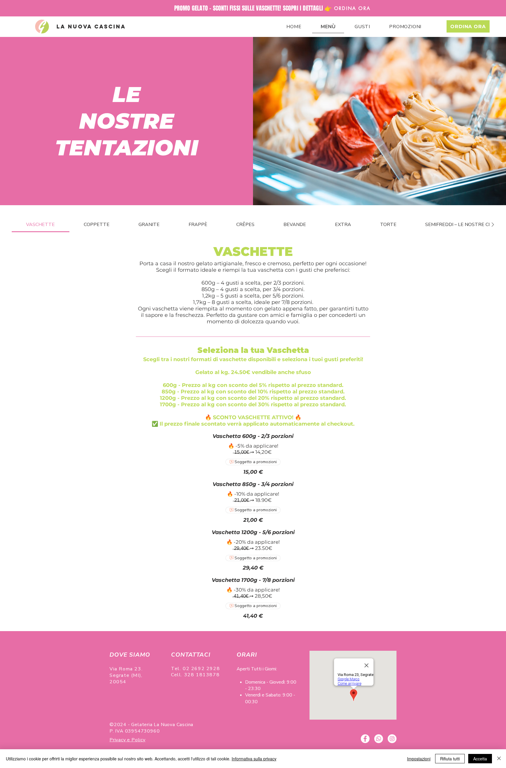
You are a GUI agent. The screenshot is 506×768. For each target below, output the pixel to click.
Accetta (480, 759)
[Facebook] (365, 738)
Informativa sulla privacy (254, 759)
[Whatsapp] (378, 738)
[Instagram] (392, 738)
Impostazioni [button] (418, 759)
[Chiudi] (498, 758)
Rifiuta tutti (450, 759)
